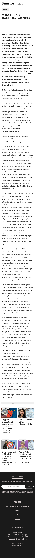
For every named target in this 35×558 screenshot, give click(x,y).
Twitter (17, 511)
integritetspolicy (22, 494)
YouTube (17, 519)
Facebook (18, 515)
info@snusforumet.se (17, 545)
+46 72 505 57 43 (17, 543)
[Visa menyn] (31, 3)
